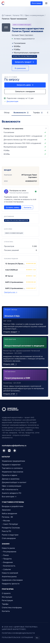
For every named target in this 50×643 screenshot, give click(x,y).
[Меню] (46, 3)
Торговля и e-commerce (12, 468)
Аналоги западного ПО (11, 493)
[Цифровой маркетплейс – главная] (3, 3)
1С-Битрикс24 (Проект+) (15, 264)
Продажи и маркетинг (11, 465)
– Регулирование (9, 551)
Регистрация (36, 3)
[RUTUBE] (15, 450)
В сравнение (20, 68)
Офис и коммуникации (34, 15)
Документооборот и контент (14, 482)
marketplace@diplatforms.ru (14, 445)
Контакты (27, 207)
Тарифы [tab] (37, 112)
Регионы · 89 (7, 517)
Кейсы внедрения (9, 513)
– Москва (6, 520)
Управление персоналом (12, 472)
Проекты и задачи (9, 475)
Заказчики (6, 510)
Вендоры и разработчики (12, 506)
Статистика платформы (12, 607)
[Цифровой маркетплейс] (25, 409)
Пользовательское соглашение (17, 637)
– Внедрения (7, 562)
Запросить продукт (24, 62)
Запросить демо (25, 85)
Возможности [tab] (21, 112)
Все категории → (9, 496)
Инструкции (7, 597)
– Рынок (5, 555)
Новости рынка (8, 548)
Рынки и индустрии (10, 535)
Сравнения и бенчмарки (12, 580)
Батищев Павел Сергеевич (22, 35)
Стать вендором (9, 538)
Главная (7, 15)
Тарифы (5, 604)
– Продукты (7, 559)
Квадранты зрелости (10, 584)
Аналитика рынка (9, 576)
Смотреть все (10, 292)
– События (6, 569)
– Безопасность (8, 566)
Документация (12, 101)
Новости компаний (10, 573)
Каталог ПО (18, 15)
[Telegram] (4, 450)
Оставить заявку (12, 207)
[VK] (9, 450)
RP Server (9, 276)
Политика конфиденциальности (18, 633)
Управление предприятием (13, 461)
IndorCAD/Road (11, 270)
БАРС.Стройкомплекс (14, 282)
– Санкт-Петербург (10, 524)
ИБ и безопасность (10, 489)
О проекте (6, 593)
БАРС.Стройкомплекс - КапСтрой (15, 288)
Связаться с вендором (25, 91)
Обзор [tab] (6, 112)
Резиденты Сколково (11, 528)
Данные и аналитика (10, 479)
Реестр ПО (6, 531)
